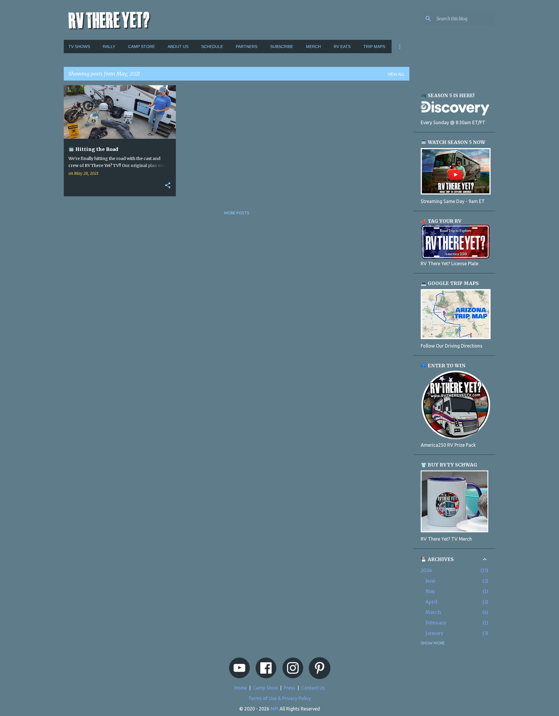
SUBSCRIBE (281, 46)
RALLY (109, 46)
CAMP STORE (141, 46)
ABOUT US (178, 46)
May (430, 591)
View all (396, 74)
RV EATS (342, 46)
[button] (167, 185)
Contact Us (313, 687)
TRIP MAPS (374, 46)
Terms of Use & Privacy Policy (279, 698)
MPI (274, 708)
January (434, 633)
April (431, 602)
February (435, 623)
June (430, 581)
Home (240, 687)
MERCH (313, 46)
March (433, 612)
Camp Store (265, 687)
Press (289, 687)
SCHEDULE (212, 46)
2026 (426, 570)
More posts (236, 213)
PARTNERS (246, 46)
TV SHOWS (79, 46)
